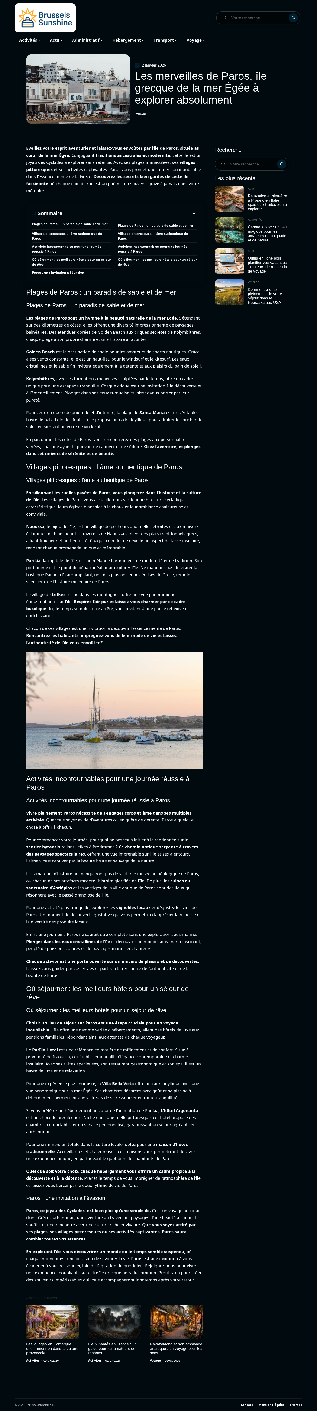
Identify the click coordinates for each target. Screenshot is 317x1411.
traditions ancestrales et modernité (133, 155)
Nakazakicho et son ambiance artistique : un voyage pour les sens (176, 1348)
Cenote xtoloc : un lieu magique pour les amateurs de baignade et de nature (267, 233)
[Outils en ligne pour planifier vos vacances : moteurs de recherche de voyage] (229, 261)
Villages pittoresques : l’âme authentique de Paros (67, 236)
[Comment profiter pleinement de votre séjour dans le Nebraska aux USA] (229, 292)
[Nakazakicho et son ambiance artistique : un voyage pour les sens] (176, 1322)
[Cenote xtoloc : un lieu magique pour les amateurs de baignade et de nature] (229, 230)
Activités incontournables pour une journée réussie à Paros (66, 249)
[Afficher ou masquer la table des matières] (129, 213)
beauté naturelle (127, 318)
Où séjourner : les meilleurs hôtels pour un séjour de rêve (71, 262)
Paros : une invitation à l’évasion (58, 272)
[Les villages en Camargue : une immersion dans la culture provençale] (52, 1322)
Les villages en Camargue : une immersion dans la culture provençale (52, 1348)
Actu (252, 189)
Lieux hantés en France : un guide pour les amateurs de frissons (112, 1348)
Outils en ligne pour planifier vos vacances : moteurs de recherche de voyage (268, 264)
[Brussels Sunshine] (45, 18)
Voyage (141, 114)
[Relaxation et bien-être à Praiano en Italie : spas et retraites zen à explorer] (229, 199)
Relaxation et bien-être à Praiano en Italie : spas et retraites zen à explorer (267, 202)
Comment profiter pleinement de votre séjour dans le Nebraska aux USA (265, 296)
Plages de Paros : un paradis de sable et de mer (69, 224)
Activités (32, 1360)
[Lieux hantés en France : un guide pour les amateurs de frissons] (114, 1322)
